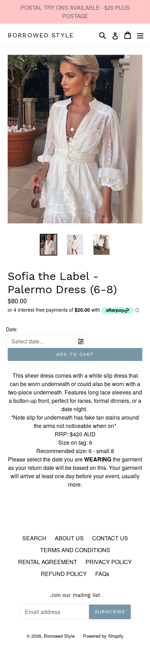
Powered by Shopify (103, 635)
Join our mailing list (75, 595)
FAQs (102, 574)
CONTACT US (110, 538)
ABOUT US (69, 538)
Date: (12, 329)
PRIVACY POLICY (108, 562)
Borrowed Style (41, 35)
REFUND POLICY (64, 574)
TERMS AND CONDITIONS (75, 550)
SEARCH (34, 538)
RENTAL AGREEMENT (47, 562)
